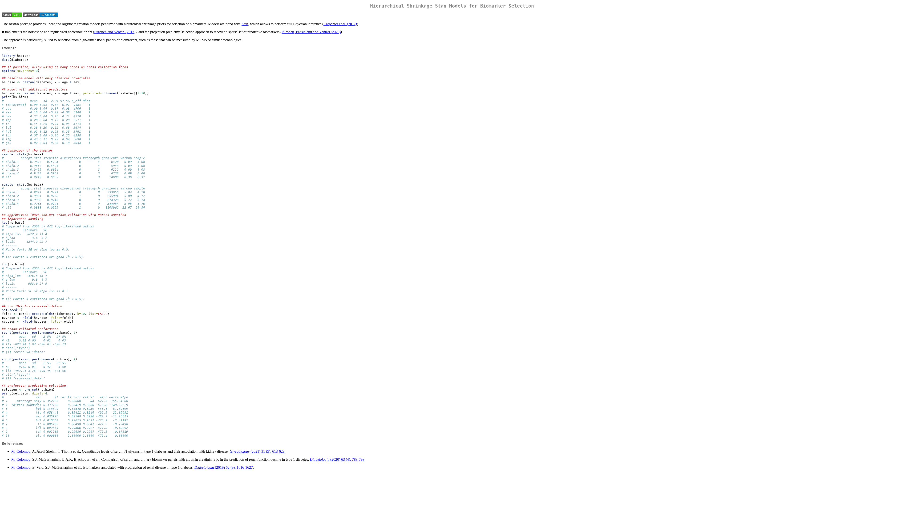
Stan (245, 24)
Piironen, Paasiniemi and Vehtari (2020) (311, 32)
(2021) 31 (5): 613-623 (257, 451)
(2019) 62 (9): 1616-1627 (223, 467)
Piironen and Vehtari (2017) (114, 32)
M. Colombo (20, 451)
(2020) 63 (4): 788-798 (337, 459)
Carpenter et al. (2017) (340, 24)
